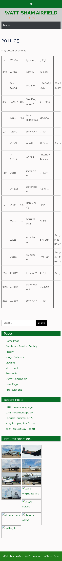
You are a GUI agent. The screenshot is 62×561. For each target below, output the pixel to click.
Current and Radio (16, 378)
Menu (6, 25)
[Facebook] (31, 4)
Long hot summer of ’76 (20, 418)
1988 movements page (19, 412)
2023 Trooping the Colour (21, 423)
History (10, 351)
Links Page (12, 384)
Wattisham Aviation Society (22, 346)
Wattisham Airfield (31, 13)
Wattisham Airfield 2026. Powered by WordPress (31, 556)
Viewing (10, 362)
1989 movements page (19, 407)
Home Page (12, 340)
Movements (12, 368)
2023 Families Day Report (20, 428)
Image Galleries (15, 357)
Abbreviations (14, 389)
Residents (11, 373)
